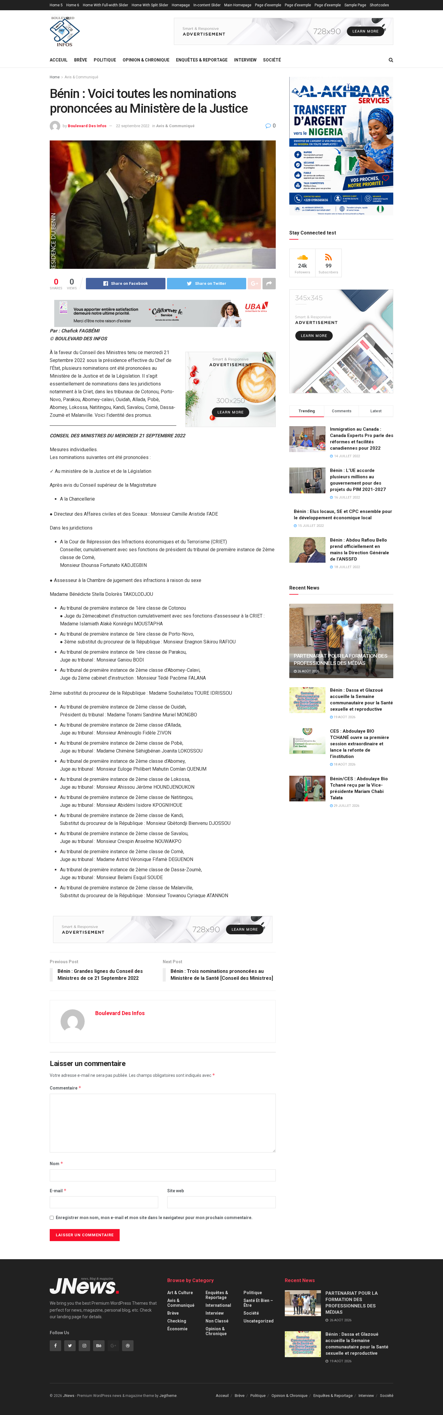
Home (55, 77)
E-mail (58, 1190)
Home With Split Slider (150, 5)
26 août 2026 (308, 671)
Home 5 (56, 5)
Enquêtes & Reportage (202, 60)
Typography (59, 15)
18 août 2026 (344, 764)
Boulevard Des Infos (87, 126)
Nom (56, 1163)
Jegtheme (168, 1396)
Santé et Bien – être (258, 1303)
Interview (245, 60)
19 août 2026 (344, 717)
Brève (80, 60)
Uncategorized (258, 1321)
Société (272, 60)
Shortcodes (379, 5)
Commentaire (65, 1088)
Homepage (181, 5)
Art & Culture (180, 1292)
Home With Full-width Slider (105, 5)
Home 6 (72, 5)
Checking (176, 1321)
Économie (177, 1328)
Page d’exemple (268, 5)
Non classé (217, 1321)
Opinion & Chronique (146, 60)
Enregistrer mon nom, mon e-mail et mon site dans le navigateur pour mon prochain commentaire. (154, 1217)
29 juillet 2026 (346, 806)
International (218, 1305)
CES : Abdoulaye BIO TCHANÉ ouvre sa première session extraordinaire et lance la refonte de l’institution (359, 743)
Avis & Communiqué (81, 77)
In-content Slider (207, 5)
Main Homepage (237, 5)
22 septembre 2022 (132, 126)
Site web (175, 1190)
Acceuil (59, 60)
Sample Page (355, 5)
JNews (68, 1396)
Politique (105, 60)
